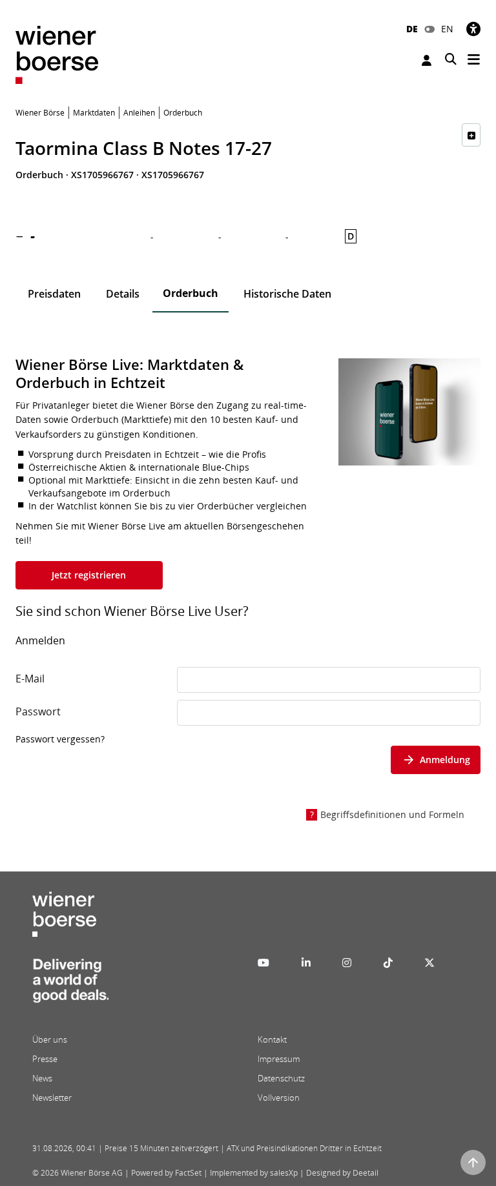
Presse (44, 1059)
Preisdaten (54, 294)
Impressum (279, 1059)
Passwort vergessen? (60, 739)
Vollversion (279, 1097)
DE (412, 29)
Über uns (49, 1039)
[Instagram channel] (346, 963)
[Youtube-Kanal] (263, 963)
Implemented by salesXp (254, 1172)
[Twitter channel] (429, 963)
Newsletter (52, 1097)
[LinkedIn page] (306, 963)
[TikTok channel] (388, 963)
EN (447, 29)
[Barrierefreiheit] (473, 29)
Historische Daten (287, 294)
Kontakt (272, 1039)
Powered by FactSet (166, 1172)
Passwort (38, 711)
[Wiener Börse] (57, 54)
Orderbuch (190, 293)
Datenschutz (281, 1078)
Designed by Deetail (342, 1172)
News (42, 1078)
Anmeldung (445, 759)
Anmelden (428, 60)
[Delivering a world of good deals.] (70, 984)
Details (123, 294)
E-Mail (30, 678)
